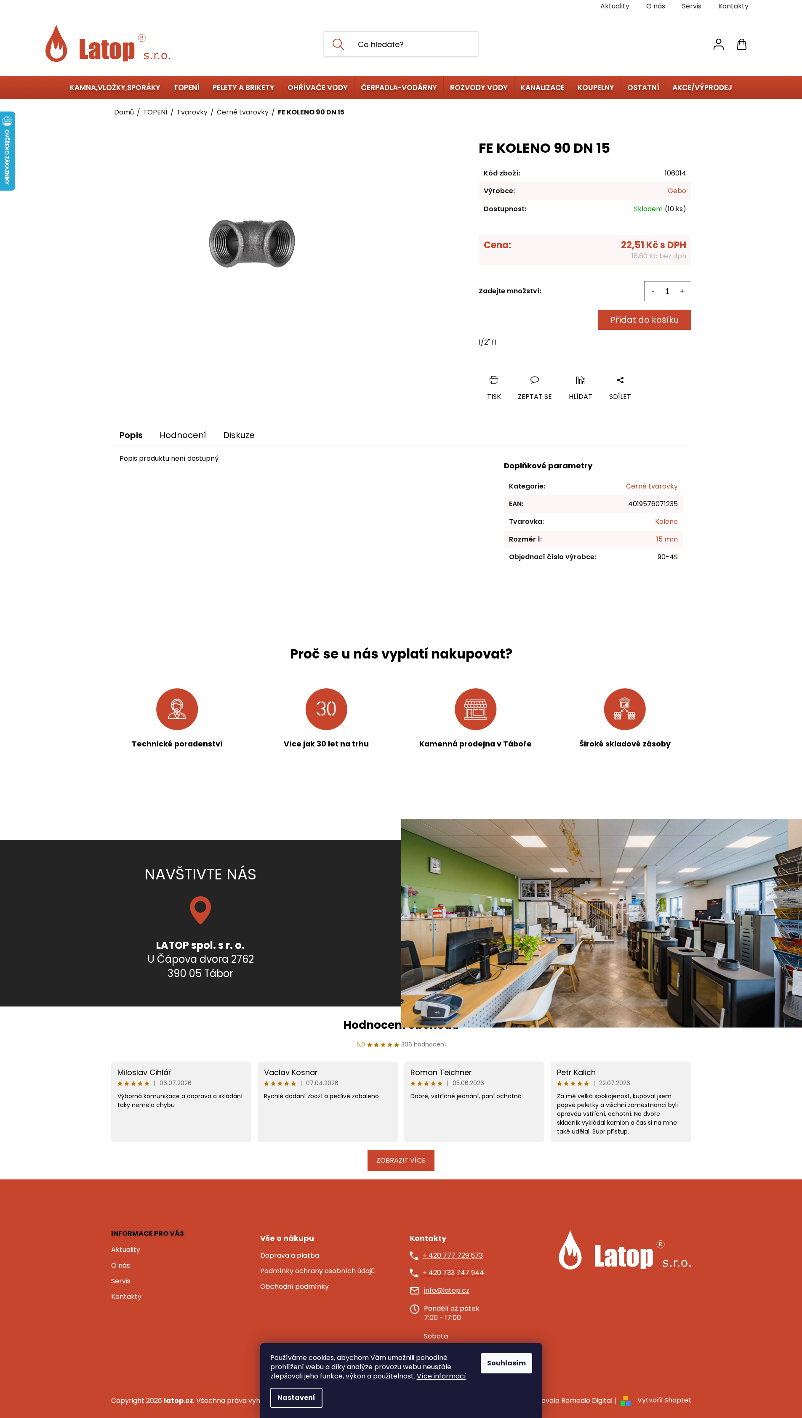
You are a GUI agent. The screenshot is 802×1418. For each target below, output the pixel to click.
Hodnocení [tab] (183, 435)
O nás (655, 6)
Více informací (441, 1376)
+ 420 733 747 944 (453, 1272)
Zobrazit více (401, 1160)
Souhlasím (506, 1363)
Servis (691, 6)
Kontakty (733, 6)
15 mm (667, 539)
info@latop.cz (446, 1290)
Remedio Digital (587, 1400)
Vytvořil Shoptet (664, 1400)
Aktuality (614, 6)
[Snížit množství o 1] (653, 291)
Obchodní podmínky (294, 1286)
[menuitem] (115, 87)
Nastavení (296, 1397)
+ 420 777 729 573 (453, 1255)
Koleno (666, 521)
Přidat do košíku (644, 320)
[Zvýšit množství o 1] (682, 291)
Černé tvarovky (652, 486)
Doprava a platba (289, 1255)
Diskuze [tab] (239, 435)
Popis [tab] (131, 435)
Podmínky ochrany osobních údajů (317, 1271)
